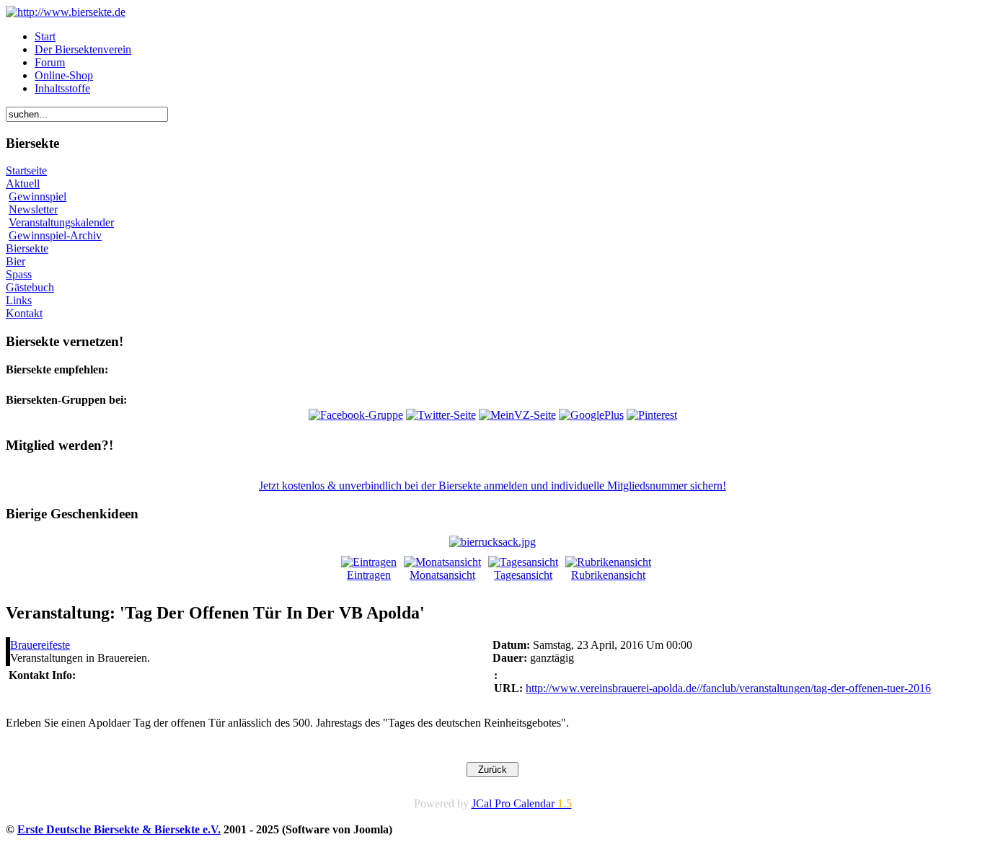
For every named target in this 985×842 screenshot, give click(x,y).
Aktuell (23, 183)
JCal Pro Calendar (522, 803)
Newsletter (33, 209)
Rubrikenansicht (608, 575)
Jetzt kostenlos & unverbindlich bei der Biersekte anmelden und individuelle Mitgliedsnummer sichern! (492, 485)
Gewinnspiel (37, 196)
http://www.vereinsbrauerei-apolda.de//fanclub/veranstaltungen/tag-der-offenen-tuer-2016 (728, 688)
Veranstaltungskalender (61, 222)
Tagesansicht (523, 575)
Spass (19, 274)
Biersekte (27, 248)
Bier (15, 261)
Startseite (26, 170)
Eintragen (369, 575)
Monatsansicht (442, 575)
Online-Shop (64, 75)
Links (19, 300)
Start (45, 36)
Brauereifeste (40, 645)
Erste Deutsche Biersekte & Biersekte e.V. (119, 829)
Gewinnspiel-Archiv (55, 235)
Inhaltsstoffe (62, 88)
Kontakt (24, 313)
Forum (50, 62)
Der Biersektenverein (83, 49)
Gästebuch (30, 287)
